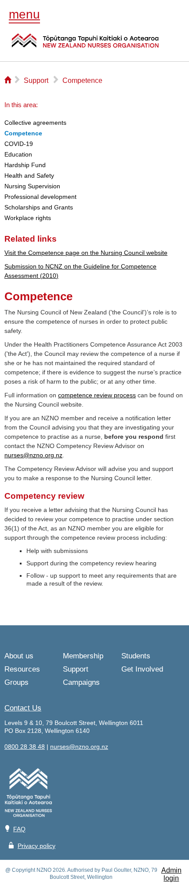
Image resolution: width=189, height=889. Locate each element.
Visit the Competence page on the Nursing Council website (85, 252)
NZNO (85, 45)
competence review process (97, 395)
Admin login (171, 874)
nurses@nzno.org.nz (33, 455)
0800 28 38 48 (24, 746)
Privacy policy (36, 845)
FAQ (19, 829)
